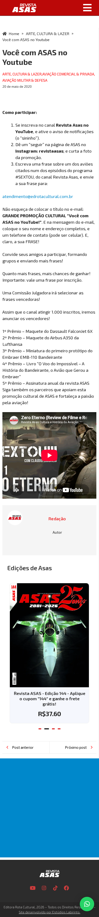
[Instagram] (44, 888)
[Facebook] (67, 888)
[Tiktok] (55, 888)
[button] (69, 7)
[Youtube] (33, 888)
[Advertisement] (49, 807)
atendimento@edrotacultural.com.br (37, 196)
